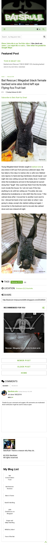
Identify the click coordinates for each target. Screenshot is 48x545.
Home (2, 76)
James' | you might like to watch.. (13, 45)
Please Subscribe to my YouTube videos (15, 43)
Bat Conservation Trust (9, 477)
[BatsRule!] (24, 24)
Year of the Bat (9, 536)
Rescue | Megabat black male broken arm (22, 348)
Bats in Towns (9, 495)
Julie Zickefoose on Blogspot (10, 511)
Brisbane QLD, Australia (24, 288)
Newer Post (24, 360)
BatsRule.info (13, 391)
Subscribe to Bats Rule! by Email (14, 97)
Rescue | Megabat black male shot (19, 328)
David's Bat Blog (10, 502)
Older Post (24, 367)
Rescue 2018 (10, 76)
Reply (10, 397)
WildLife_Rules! (10, 529)
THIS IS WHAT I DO (12, 61)
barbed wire (36, 167)
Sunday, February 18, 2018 (25, 391)
